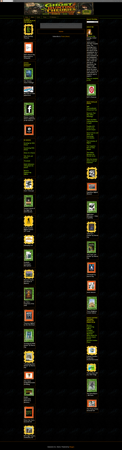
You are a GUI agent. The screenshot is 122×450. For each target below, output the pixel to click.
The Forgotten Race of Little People (91, 147)
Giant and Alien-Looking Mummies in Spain (92, 121)
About (32, 17)
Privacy (44, 17)
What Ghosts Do (92, 335)
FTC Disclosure (52, 17)
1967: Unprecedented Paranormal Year (92, 108)
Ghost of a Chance (29, 153)
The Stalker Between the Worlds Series (91, 154)
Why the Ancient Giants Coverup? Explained (92, 160)
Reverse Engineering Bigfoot (27, 172)
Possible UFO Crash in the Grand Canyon (91, 127)
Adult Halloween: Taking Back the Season (29, 165)
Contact (38, 17)
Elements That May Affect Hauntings (91, 114)
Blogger (71, 447)
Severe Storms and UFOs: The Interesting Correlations (92, 135)
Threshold (27, 161)
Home (26, 17)
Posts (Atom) (65, 36)
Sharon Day (91, 36)
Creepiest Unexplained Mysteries (90, 331)
